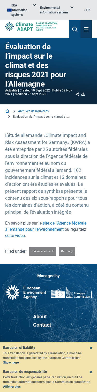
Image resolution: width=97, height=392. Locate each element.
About (40, 316)
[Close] (91, 348)
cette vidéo (15, 235)
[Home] (7, 111)
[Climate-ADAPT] (35, 26)
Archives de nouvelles (33, 111)
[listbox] (21, 10)
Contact (42, 325)
